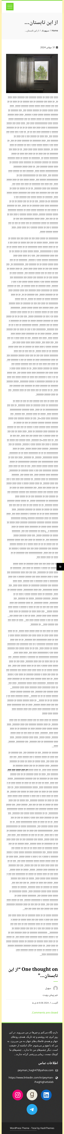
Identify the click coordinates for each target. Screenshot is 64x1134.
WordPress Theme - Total (23, 1128)
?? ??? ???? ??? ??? (17, 770)
